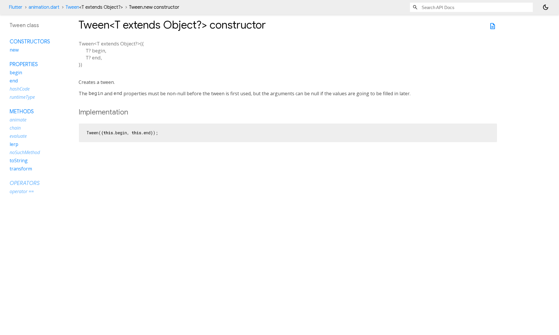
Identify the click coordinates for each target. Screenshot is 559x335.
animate (18, 120)
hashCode (20, 89)
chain (15, 128)
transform (21, 168)
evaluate (18, 136)
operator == (22, 191)
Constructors (30, 41)
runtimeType (22, 97)
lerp (14, 144)
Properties (24, 64)
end (14, 80)
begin (16, 72)
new (14, 50)
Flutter (15, 7)
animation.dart (44, 7)
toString (19, 160)
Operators (25, 183)
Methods (22, 111)
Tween (94, 7)
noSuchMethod (25, 152)
